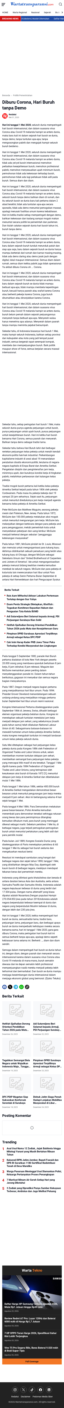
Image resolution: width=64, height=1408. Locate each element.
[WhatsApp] (21, 987)
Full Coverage (32, 1361)
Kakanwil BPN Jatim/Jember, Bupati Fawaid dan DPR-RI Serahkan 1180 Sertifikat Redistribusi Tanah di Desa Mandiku (32, 1163)
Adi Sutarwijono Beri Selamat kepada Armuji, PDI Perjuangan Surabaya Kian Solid (33, 618)
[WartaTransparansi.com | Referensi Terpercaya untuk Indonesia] (32, 4)
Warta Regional (20, 12)
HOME (5, 12)
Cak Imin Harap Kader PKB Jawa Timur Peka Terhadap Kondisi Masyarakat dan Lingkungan (32, 644)
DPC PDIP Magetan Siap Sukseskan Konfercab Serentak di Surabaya (15, 1100)
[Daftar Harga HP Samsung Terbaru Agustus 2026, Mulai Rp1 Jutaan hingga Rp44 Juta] (32, 1295)
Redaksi (15, 1396)
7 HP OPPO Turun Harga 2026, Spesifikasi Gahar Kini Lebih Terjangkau (30, 1335)
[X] (10, 987)
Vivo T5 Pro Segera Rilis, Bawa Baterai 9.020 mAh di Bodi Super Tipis (31, 1349)
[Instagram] (15, 1390)
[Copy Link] (27, 987)
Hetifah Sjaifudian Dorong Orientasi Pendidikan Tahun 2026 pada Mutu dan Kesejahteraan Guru (32, 627)
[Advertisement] (32, 57)
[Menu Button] (3, 4)
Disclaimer (25, 1396)
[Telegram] (16, 987)
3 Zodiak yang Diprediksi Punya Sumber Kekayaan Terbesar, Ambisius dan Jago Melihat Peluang (34, 1190)
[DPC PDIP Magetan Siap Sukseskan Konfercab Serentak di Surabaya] (16, 1083)
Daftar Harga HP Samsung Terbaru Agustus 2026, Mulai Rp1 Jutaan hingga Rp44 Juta (31, 1305)
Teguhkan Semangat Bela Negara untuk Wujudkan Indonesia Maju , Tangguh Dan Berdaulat (16, 1063)
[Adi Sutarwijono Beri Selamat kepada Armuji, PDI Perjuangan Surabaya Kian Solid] (47, 1010)
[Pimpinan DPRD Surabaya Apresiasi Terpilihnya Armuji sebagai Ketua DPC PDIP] (47, 1047)
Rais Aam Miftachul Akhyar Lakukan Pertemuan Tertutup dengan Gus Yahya (32, 597)
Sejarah (47, 12)
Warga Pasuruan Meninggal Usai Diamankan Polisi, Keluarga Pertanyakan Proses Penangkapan (34, 1173)
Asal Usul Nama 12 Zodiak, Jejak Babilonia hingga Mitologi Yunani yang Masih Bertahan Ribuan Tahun (34, 1151)
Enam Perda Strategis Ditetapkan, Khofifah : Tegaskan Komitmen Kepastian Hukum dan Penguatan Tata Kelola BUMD (30, 608)
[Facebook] (4, 987)
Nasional (35, 12)
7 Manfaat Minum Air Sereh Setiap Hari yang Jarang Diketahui (31, 1181)
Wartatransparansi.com (26, 1402)
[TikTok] (32, 1390)
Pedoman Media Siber (43, 1396)
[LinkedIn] (49, 1390)
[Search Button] (60, 4)
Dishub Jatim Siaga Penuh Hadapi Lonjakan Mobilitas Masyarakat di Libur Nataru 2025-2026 (47, 1100)
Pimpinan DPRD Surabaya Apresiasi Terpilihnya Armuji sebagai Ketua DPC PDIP (32, 635)
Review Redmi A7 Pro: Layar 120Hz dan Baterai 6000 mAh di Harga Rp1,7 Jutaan (29, 1320)
